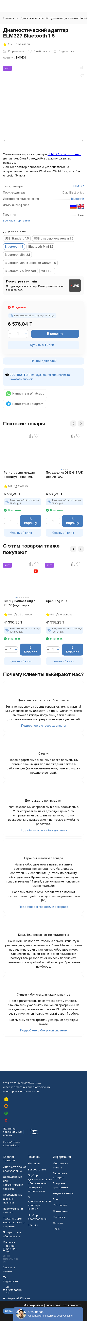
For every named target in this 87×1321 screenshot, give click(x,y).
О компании (61, 1211)
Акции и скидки (63, 1193)
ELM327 (78, 186)
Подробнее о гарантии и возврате (43, 906)
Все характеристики (16, 220)
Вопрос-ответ (37, 1169)
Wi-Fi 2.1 (47, 271)
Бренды (33, 1225)
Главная (8, 18)
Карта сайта (34, 1131)
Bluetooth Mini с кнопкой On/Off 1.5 (30, 262)
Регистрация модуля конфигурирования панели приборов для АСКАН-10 (20, 475)
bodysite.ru (12, 1145)
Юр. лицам (60, 1205)
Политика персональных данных (12, 1131)
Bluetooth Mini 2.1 (17, 254)
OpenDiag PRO (56, 601)
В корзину (55, 334)
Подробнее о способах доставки (43, 830)
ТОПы (56, 1229)
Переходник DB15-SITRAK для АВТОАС (64, 474)
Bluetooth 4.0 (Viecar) (20, 271)
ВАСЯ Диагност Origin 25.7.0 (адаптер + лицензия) (19, 603)
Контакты (34, 1163)
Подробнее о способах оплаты (43, 725)
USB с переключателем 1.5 (53, 238)
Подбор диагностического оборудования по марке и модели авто (40, 1183)
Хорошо (10, 1310)
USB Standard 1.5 (17, 238)
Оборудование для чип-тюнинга (12, 1198)
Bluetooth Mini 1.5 (40, 246)
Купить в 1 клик (42, 345)
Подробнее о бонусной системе (43, 1030)
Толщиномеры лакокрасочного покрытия (13, 1222)
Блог (56, 1199)
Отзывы (58, 1223)
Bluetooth (77, 198)
